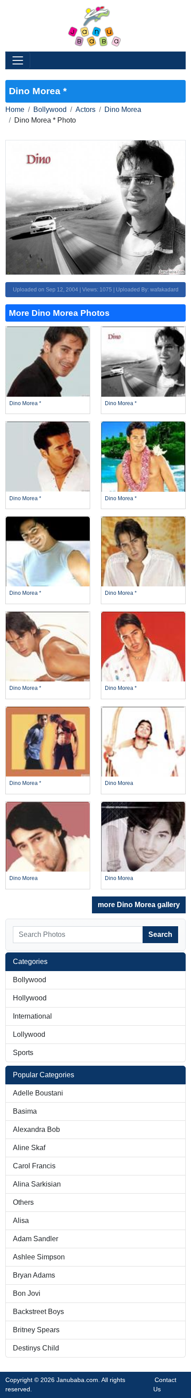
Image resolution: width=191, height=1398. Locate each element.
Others (23, 1202)
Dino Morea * (25, 403)
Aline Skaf (29, 1147)
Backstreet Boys (38, 1311)
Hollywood (30, 998)
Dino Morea (122, 109)
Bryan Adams (34, 1275)
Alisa (21, 1220)
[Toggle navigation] (17, 60)
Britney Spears (36, 1330)
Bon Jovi (26, 1293)
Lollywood (29, 1034)
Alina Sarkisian (37, 1184)
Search (160, 934)
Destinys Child (36, 1348)
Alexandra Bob (36, 1129)
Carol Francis (34, 1166)
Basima (25, 1111)
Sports (23, 1052)
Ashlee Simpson (39, 1257)
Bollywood (50, 109)
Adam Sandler (35, 1239)
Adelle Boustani (38, 1093)
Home (14, 109)
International (32, 1016)
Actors (86, 109)
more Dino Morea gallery (139, 904)
